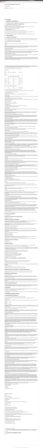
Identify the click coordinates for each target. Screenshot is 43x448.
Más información (31, 0)
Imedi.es (3, 1)
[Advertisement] (2, 30)
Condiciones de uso (19, 447)
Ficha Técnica (8, 6)
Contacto (27, 447)
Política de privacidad (23, 447)
